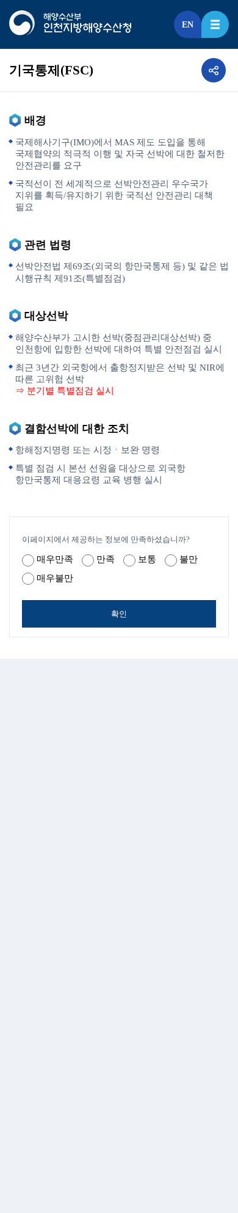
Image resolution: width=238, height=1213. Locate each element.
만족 (105, 559)
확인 (119, 613)
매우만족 (55, 559)
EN (187, 24)
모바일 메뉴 (215, 24)
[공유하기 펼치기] (213, 70)
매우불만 (55, 578)
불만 (188, 559)
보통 (147, 559)
